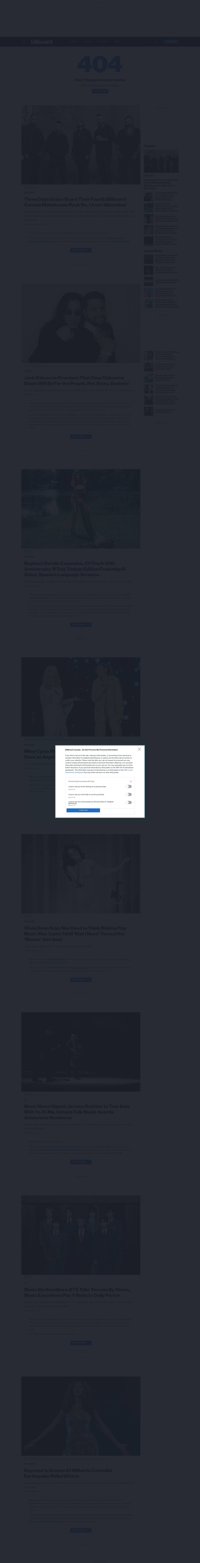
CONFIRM (83, 810)
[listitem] (100, 781)
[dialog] (100, 781)
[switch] (129, 786)
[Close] (140, 750)
